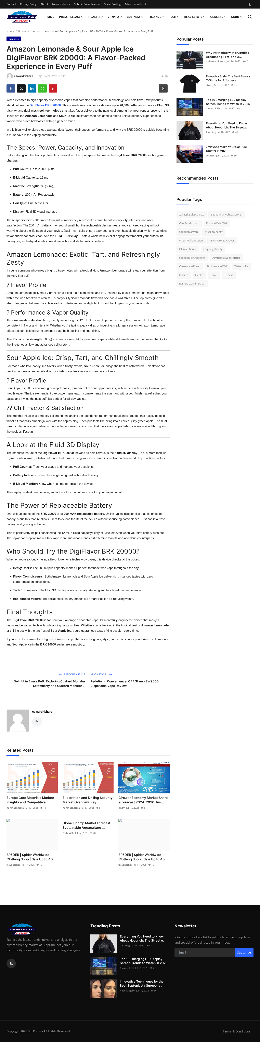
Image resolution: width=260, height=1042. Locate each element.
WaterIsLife (241, 266)
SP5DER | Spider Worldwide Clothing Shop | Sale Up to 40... (31, 857)
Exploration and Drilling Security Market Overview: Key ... (88, 800)
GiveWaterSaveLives (222, 240)
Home (50, 17)
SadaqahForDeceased (192, 258)
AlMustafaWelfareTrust (226, 258)
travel (213, 275)
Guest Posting (112, 4)
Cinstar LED (213, 108)
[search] (250, 16)
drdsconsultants (215, 61)
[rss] (11, 963)
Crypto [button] (113, 17)
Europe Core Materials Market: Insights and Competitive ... (30, 800)
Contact (11, 4)
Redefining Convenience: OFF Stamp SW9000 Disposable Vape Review (124, 683)
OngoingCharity (212, 249)
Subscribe (244, 952)
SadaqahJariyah (188, 232)
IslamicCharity (187, 249)
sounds (210, 155)
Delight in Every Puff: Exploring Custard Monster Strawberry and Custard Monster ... (49, 683)
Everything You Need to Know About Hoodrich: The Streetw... (227, 125)
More (235, 17)
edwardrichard (42, 711)
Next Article (98, 674)
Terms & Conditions (236, 1031)
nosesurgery (127, 990)
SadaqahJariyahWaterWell (226, 214)
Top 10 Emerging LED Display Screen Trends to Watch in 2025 (228, 102)
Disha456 (68, 833)
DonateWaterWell (217, 223)
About (44, 4)
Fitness (228, 275)
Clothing (211, 132)
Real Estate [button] (193, 17)
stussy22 (211, 85)
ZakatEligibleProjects (191, 214)
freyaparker (13, 864)
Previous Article (74, 674)
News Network (61, 4)
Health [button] (94, 17)
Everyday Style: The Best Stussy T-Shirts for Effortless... (228, 78)
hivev (121, 807)
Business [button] (134, 17)
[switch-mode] (250, 4)
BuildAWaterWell (217, 266)
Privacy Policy (28, 4)
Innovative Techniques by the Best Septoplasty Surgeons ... (142, 983)
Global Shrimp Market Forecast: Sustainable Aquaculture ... (87, 825)
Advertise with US (135, 4)
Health (199, 275)
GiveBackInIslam (189, 223)
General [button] (216, 17)
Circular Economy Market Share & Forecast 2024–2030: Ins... (143, 800)
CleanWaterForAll (189, 266)
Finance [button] (154, 17)
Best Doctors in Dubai (192, 283)
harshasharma (15, 807)
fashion (183, 275)
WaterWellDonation (191, 240)
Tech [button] (172, 17)
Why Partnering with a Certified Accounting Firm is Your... (227, 54)
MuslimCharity (214, 232)
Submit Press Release (87, 4)
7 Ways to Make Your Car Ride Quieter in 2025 (226, 149)
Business (23, 31)
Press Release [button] (69, 17)
